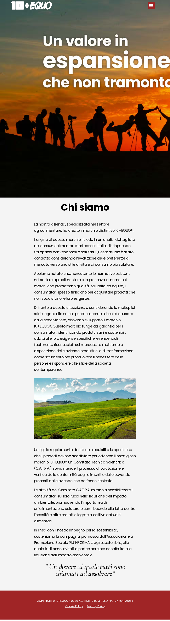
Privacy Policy (96, 606)
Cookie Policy (74, 606)
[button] (151, 5)
